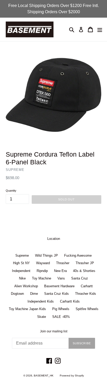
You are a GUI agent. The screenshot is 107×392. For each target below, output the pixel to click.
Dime (34, 294)
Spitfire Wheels (87, 309)
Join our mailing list (53, 331)
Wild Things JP (46, 255)
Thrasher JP (85, 263)
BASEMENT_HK (44, 375)
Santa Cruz (79, 278)
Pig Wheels (60, 309)
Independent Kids (41, 301)
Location (53, 239)
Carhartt (87, 286)
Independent (21, 271)
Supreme (22, 255)
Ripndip (42, 271)
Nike (22, 278)
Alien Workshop (26, 286)
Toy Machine (41, 278)
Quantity (11, 190)
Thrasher (62, 263)
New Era (60, 271)
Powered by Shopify (72, 375)
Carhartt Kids (70, 301)
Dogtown (17, 294)
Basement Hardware (59, 286)
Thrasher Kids (85, 294)
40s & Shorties (84, 271)
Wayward (43, 263)
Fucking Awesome (78, 255)
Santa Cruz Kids (56, 294)
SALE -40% (61, 317)
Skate (41, 317)
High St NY (21, 263)
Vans (61, 278)
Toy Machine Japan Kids (27, 309)
